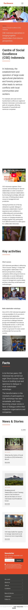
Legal (15, 606)
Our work (7, 579)
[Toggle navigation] (22, 3)
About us (7, 582)
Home (4, 26)
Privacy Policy (20, 606)
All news (23, 429)
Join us (7, 585)
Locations (7, 588)
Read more (7, 462)
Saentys (14, 608)
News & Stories (9, 593)
